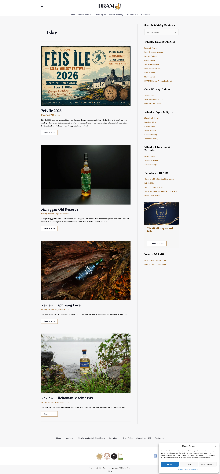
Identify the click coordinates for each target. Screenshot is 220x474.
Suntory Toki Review (152, 195)
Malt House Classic (152, 68)
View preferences (207, 464)
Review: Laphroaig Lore (61, 305)
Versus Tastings (150, 164)
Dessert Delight (150, 56)
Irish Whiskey (149, 126)
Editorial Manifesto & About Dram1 (91, 438)
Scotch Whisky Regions (153, 99)
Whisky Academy (151, 160)
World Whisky (150, 130)
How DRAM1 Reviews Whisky (156, 260)
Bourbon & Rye (150, 122)
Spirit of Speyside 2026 (153, 187)
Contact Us (159, 438)
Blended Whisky (150, 134)
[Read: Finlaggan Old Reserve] (86, 174)
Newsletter (69, 438)
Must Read (45, 115)
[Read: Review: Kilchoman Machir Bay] (86, 363)
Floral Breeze (149, 73)
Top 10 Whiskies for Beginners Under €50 (160, 191)
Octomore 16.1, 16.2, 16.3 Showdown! (159, 179)
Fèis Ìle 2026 (51, 111)
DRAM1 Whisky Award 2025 (160, 229)
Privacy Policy (193, 469)
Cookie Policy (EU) (143, 438)
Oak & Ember (149, 60)
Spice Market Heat (151, 64)
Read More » (49, 133)
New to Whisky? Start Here (155, 264)
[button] (215, 446)
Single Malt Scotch (62, 213)
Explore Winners (157, 243)
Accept (169, 464)
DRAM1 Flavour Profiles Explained (158, 81)
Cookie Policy (183, 469)
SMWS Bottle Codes (152, 103)
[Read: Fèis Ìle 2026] (86, 76)
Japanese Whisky (151, 138)
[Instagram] (155, 456)
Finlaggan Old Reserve (59, 209)
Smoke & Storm (150, 48)
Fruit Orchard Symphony (154, 52)
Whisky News (56, 115)
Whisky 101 (149, 95)
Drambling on (149, 156)
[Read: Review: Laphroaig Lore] (86, 270)
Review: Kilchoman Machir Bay (67, 398)
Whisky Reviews (47, 213)
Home (58, 438)
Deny (189, 464)
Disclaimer (113, 438)
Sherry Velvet (149, 77)
